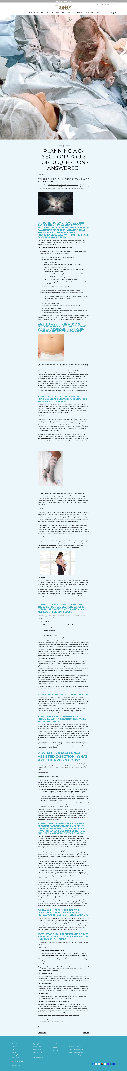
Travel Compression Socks (76, 1044)
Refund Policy (37, 1046)
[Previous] (51, 1)
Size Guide (15, 1046)
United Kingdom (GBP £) (108, 4)
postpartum (60, 145)
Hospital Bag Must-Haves (76, 1049)
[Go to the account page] (111, 12)
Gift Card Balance (38, 1057)
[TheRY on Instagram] (97, 4)
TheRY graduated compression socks (62, 428)
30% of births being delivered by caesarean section (63, 185)
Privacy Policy (37, 1049)
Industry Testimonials (18, 1055)
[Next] (75, 1)
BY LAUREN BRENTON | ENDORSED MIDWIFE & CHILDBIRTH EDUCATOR (63, 180)
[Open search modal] (12, 12)
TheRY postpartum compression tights (52, 950)
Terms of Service (37, 1052)
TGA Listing (15, 1057)
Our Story (15, 1052)
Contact (14, 1044)
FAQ (13, 1049)
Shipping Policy (37, 1044)
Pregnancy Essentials (75, 1046)
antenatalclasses (43, 772)
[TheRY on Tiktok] (99, 4)
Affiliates (55, 1050)
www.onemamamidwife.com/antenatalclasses (51, 1022)
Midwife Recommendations (77, 1052)
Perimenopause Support (76, 1055)
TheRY (22, 1064)
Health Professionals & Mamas (57, 1045)
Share (41, 1027)
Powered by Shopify (16, 1065)
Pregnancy (67, 145)
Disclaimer (36, 1055)
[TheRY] (63, 7)
